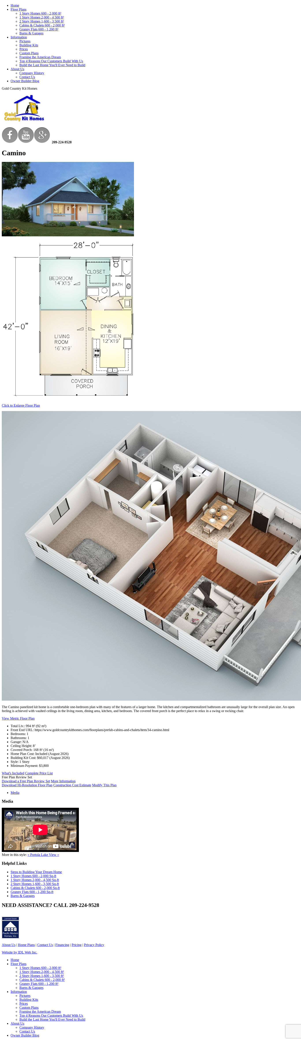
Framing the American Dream (40, 57)
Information (19, 37)
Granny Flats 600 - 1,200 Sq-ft (32, 892)
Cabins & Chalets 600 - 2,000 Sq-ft (35, 888)
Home (15, 5)
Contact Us (27, 77)
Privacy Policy (94, 945)
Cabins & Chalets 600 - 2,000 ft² (42, 25)
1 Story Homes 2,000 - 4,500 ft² (41, 17)
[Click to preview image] (68, 235)
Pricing (77, 945)
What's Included (13, 773)
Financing (62, 945)
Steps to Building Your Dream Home (36, 872)
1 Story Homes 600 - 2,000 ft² (40, 13)
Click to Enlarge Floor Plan (21, 405)
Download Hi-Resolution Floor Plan (27, 785)
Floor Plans (18, 9)
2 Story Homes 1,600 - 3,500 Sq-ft (35, 884)
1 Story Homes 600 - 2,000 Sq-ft (33, 876)
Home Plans (26, 945)
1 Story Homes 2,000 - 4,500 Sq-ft (35, 880)
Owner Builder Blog (25, 81)
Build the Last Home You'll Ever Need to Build (52, 65)
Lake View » (50, 855)
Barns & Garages (31, 33)
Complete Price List (39, 773)
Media (15, 792)
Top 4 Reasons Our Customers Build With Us (51, 61)
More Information (63, 781)
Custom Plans (29, 53)
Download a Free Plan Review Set (26, 781)
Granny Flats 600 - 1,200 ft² (38, 29)
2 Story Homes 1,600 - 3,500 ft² (41, 21)
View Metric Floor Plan (18, 718)
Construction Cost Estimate (72, 785)
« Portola (34, 855)
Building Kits (28, 45)
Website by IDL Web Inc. (19, 952)
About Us (17, 69)
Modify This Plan (104, 785)
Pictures (24, 41)
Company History (31, 73)
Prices (23, 49)
